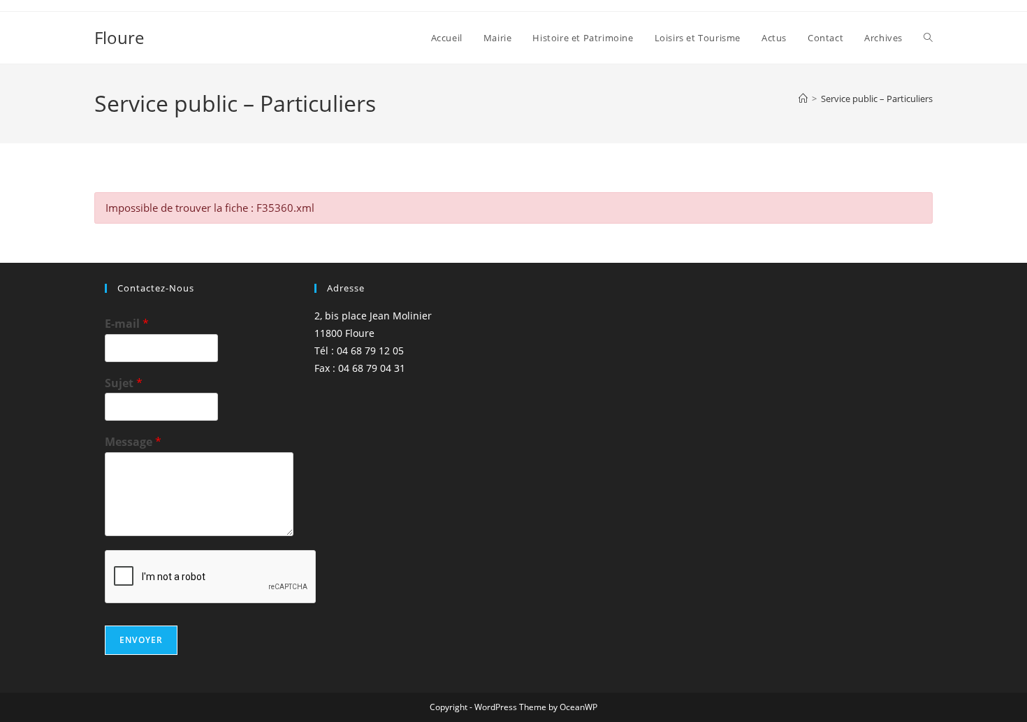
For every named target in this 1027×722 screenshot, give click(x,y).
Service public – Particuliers (877, 98)
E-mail (127, 324)
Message (133, 442)
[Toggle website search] (928, 38)
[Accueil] (803, 98)
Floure (119, 37)
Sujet (124, 383)
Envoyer (141, 640)
